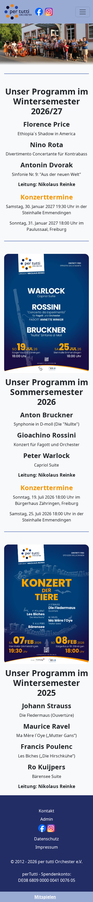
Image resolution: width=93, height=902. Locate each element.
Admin (46, 819)
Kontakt (46, 811)
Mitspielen (45, 897)
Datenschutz (46, 839)
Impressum (46, 847)
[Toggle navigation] (82, 12)
